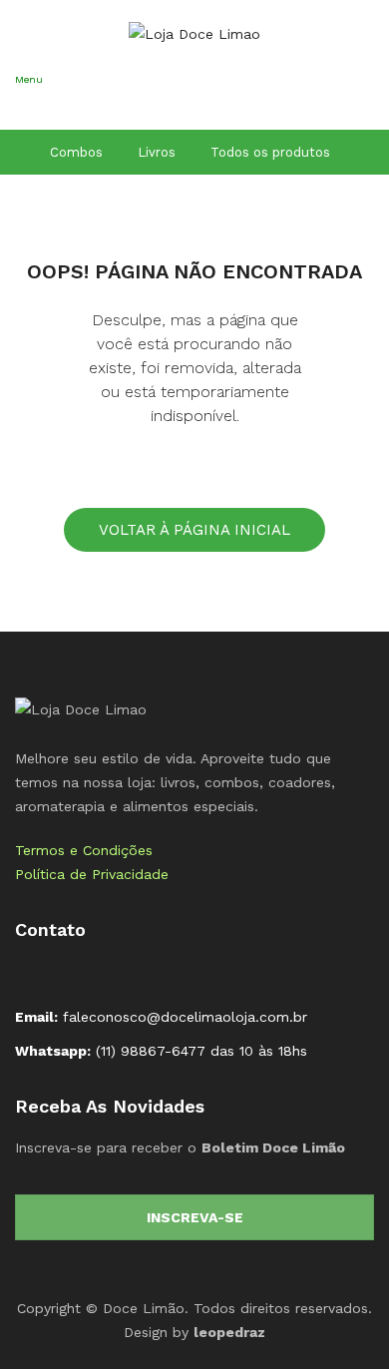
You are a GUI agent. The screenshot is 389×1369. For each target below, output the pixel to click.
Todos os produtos (270, 152)
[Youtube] (95, 973)
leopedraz (229, 1332)
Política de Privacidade (92, 874)
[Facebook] (31, 973)
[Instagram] (63, 973)
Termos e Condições (84, 850)
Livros (157, 152)
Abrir (30, 106)
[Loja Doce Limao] (81, 708)
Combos (76, 152)
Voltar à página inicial (194, 530)
